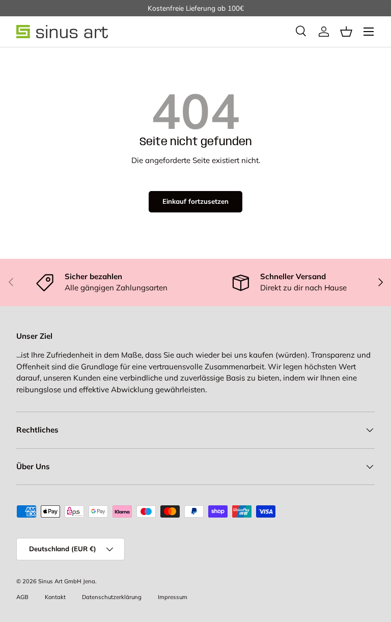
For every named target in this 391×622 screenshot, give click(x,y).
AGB (22, 597)
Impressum (172, 597)
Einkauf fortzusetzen (195, 201)
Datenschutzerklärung (112, 597)
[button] (346, 31)
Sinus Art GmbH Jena (66, 581)
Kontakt (55, 597)
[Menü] (368, 31)
